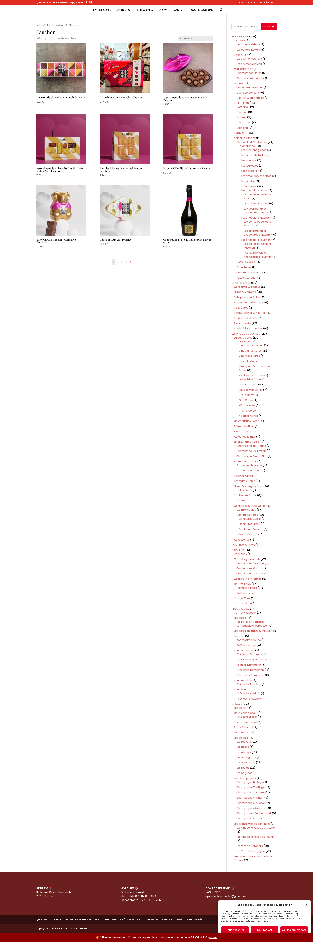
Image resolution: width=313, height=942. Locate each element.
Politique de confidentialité (164, 919)
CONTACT (252, 2)
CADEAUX (179, 9)
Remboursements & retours (82, 919)
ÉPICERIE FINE (123, 9)
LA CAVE (163, 9)
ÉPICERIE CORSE (102, 9)
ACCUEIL (242, 2)
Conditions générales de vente (123, 919)
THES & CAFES (145, 9)
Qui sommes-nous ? (48, 919)
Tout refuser (264, 930)
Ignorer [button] (212, 937)
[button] (306, 904)
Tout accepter (235, 930)
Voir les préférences (294, 930)
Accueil (40, 25)
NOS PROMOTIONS (202, 9)
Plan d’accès (194, 919)
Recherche (269, 26)
